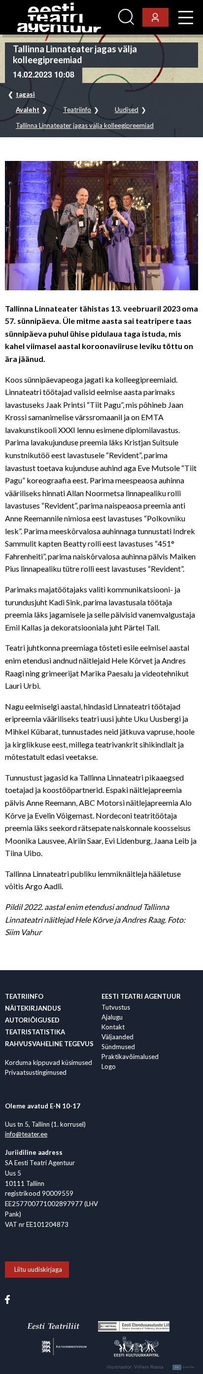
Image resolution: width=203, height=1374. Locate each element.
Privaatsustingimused (36, 1072)
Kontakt (113, 1027)
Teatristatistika (35, 1032)
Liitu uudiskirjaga (38, 1269)
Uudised (126, 110)
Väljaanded (118, 1037)
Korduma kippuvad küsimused (48, 1062)
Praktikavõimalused (130, 1056)
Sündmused (118, 1047)
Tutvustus (116, 1007)
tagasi (25, 94)
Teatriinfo (77, 110)
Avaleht (27, 110)
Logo (109, 1066)
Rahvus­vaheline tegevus (49, 1044)
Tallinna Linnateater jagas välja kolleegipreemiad (85, 125)
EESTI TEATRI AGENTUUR (141, 996)
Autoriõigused (32, 1020)
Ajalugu (112, 1017)
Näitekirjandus (33, 1008)
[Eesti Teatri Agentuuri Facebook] (7, 1298)
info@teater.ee (26, 1134)
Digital (185, 1367)
